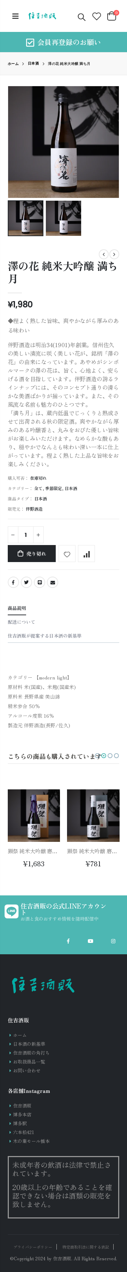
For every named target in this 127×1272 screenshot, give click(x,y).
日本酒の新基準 (29, 1043)
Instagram (113, 941)
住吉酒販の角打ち (31, 1052)
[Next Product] (114, 254)
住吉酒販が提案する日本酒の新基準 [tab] (45, 635)
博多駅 (20, 1123)
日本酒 (33, 63)
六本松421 (23, 1132)
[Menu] (15, 16)
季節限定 (53, 488)
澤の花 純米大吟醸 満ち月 (63, 272)
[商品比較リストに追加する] (86, 553)
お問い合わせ (27, 1070)
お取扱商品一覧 (29, 1061)
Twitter (26, 582)
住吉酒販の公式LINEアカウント (63, 909)
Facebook (13, 582)
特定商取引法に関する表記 (85, 1247)
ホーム (13, 63)
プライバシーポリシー (32, 1247)
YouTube (90, 941)
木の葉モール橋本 (31, 1141)
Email (52, 582)
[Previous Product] (104, 254)
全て (38, 488)
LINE (39, 582)
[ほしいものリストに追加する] (67, 553)
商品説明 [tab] (17, 608)
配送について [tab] (22, 621)
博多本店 (22, 1114)
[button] (97, 755)
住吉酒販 (22, 1105)
